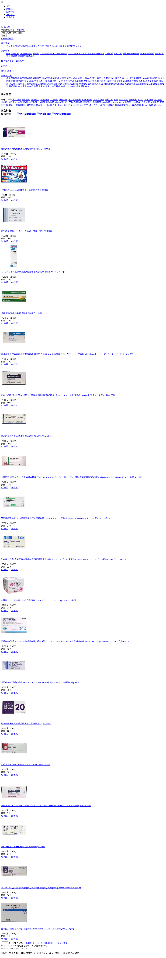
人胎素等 (10, 46)
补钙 (67, 81)
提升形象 (5, 43)
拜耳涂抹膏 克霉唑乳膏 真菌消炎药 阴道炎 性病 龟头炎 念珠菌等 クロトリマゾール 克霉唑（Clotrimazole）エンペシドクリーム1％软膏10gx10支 (67, 354)
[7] (42, 943)
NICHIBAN (58, 105)
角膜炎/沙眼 (109, 84)
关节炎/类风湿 (135, 78)
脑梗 (69, 78)
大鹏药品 (127, 102)
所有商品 (10, 9)
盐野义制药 (87, 99)
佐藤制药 (78, 102)
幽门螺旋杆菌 (26, 78)
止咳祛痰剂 (45, 53)
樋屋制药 (10, 105)
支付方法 (10, 15)
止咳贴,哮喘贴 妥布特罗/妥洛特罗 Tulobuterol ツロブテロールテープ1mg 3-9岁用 (37, 929)
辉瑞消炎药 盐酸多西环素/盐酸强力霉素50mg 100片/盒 (25, 149)
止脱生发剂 (63, 46)
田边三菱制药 (74, 99)
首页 (8, 6)
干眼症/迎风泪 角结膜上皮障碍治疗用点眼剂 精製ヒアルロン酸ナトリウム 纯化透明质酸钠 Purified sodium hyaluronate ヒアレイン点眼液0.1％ (65, 641)
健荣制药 (155, 102)
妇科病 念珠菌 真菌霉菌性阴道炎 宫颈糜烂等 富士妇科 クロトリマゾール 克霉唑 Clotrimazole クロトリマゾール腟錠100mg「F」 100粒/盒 (63, 559)
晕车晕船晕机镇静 (131, 53)
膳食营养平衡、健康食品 (12, 61)
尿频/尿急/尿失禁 (70, 84)
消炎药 (59, 84)
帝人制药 (158, 99)
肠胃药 (158, 53)
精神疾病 (46, 78)
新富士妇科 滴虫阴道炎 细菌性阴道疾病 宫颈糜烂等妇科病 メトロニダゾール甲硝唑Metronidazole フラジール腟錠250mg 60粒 (58, 395)
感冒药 (36, 53)
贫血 (86, 81)
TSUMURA (116, 102)
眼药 (8, 53)
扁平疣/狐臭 (93, 84)
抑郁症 (53, 78)
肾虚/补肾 (119, 84)
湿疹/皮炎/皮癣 (31, 81)
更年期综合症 (33, 84)
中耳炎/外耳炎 (76, 81)
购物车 (7, 27)
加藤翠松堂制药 (122, 105)
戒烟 (103, 78)
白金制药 (106, 102)
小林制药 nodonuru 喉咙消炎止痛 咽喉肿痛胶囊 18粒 (24, 190)
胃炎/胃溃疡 (50, 81)
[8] (44, 943)
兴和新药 (97, 102)
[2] (27, 943)
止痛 (85, 78)
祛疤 (89, 78)
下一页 (56, 943)
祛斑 (47, 46)
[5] (36, 943)
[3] (30, 943)
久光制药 (44, 99)
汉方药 (4, 66)
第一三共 (69, 102)
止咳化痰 (61, 81)
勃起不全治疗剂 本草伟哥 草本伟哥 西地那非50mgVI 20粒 (27, 436)
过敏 (127, 78)
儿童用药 (109, 53)
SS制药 (41, 102)
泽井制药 (26, 99)
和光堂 (49, 105)
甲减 (101, 84)
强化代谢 (53, 46)
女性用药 (15, 53)
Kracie (140, 99)
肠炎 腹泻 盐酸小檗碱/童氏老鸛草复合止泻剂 (21, 313)
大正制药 (54, 99)
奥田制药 (145, 102)
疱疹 (64, 78)
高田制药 (148, 99)
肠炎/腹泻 (115, 78)
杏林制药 (123, 99)
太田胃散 (12, 102)
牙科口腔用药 (7, 71)
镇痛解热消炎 (26, 53)
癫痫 (24, 86)
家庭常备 (21, 30)
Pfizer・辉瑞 (147, 105)
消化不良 (82, 53)
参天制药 (33, 102)
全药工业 (109, 99)
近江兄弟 (84, 105)
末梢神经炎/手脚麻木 (79, 86)
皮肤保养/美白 (37, 46)
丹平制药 (31, 105)
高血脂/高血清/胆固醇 (148, 81)
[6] (39, 943)
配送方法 (10, 12)
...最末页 (64, 943)
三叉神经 (56, 86)
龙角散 (4, 102)
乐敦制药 (50, 102)
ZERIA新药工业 (71, 105)
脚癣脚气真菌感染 (26, 56)
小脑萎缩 (83, 84)
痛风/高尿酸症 (12, 78)
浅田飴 (102, 105)
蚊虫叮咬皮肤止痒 (58, 53)
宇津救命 (110, 105)
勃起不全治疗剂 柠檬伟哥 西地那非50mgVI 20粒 (23, 847)
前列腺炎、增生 (104, 81)
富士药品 (158, 105)
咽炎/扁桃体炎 (17, 81)
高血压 (128, 81)
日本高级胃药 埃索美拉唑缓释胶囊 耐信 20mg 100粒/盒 (26, 723)
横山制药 (59, 102)
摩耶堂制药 (21, 105)
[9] (47, 943)
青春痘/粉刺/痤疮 (23, 46)
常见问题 (10, 17)
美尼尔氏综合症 (143, 84)
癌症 (20, 86)
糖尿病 (135, 81)
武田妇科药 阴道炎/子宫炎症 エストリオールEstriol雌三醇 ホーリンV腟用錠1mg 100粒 (40, 682)
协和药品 (87, 102)
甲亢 (94, 78)
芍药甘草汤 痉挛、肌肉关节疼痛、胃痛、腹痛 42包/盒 (25, 764)
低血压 (42, 81)
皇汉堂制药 (98, 99)
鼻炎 (59, 78)
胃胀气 (48, 86)
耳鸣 (108, 78)
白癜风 (30, 86)
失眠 (122, 78)
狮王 (116, 99)
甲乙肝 (12, 84)
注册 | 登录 (6, 24)
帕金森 (146, 78)
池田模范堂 (23, 102)
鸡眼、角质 (73, 53)
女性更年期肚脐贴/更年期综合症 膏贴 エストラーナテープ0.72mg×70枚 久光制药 (38, 600)
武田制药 (63, 99)
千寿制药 (133, 99)
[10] (51, 943)
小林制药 (16, 99)
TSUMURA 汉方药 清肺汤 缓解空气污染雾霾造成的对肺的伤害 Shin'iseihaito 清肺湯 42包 (41, 888)
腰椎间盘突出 (156, 78)
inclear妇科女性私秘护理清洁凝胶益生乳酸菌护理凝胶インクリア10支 (33, 272)
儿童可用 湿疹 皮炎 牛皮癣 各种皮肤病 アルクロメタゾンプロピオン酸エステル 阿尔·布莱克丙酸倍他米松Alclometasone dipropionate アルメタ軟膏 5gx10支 (71, 477)
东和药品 (35, 99)
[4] (33, 943)
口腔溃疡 (92, 81)
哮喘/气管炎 (21, 84)
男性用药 (118, 53)
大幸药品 (136, 102)
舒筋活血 (100, 53)
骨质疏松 (13, 86)
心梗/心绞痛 (76, 78)
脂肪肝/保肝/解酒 (48, 84)
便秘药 (14, 56)
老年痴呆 (37, 78)
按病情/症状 (6, 75)
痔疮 (99, 78)
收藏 (15, 159)
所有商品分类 (7, 38)
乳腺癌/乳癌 (130, 84)
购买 (5, 159)
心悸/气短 (65, 86)
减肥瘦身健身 (75, 46)
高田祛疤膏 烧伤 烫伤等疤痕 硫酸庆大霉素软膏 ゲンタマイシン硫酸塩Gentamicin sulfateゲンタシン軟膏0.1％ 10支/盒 (55, 518)
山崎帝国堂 (136, 105)
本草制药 (40, 105)
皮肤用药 (91, 53)
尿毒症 (42, 86)
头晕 (36, 86)
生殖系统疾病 (118, 81)
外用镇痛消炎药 (147, 53)
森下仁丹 (93, 105)
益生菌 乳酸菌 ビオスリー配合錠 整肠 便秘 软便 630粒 (26, 231)
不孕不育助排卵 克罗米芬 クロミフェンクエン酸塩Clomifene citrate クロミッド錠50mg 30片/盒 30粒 (46, 805)
